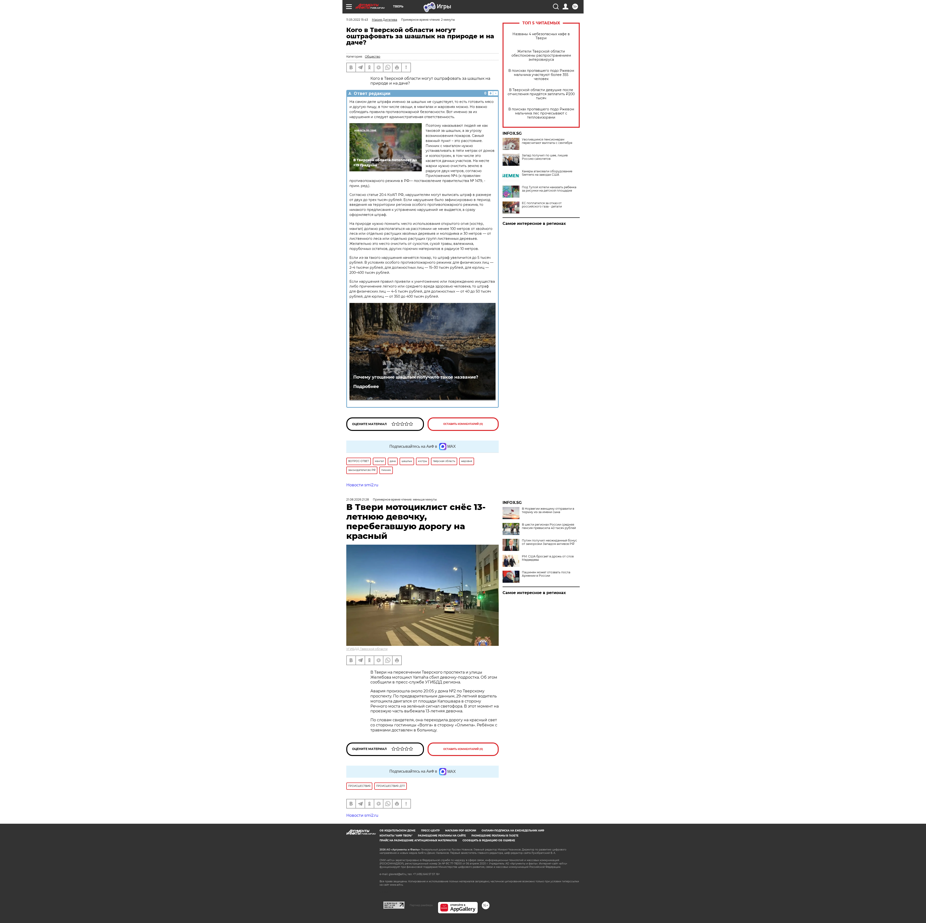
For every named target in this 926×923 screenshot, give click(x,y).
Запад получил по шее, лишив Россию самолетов (545, 157)
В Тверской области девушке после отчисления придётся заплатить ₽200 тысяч (541, 94)
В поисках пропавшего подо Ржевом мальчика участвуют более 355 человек (541, 75)
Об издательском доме (397, 830)
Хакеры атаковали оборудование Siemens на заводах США (547, 173)
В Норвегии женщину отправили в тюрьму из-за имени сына (548, 510)
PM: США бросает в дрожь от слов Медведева (548, 558)
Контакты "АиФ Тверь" (396, 835)
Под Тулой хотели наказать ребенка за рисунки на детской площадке (549, 189)
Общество (372, 56)
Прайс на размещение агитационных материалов (418, 840)
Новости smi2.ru (362, 485)
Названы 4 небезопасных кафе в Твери (541, 36)
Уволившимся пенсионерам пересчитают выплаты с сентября (547, 141)
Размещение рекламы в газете (494, 835)
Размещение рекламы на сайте (442, 835)
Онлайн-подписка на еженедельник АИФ (513, 830)
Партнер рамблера (421, 905)
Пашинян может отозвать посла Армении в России (546, 574)
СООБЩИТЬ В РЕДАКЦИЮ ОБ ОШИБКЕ (489, 840)
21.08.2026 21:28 (357, 499)
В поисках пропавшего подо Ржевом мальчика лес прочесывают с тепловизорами (541, 113)
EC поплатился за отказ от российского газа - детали (542, 204)
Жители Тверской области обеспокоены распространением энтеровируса (541, 55)
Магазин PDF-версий (460, 830)
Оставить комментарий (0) (463, 424)
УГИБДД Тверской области (367, 649)
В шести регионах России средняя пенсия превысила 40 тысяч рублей (549, 526)
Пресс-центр (430, 830)
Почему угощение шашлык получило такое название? (415, 377)
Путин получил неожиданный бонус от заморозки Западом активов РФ (549, 542)
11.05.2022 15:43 (357, 19)
